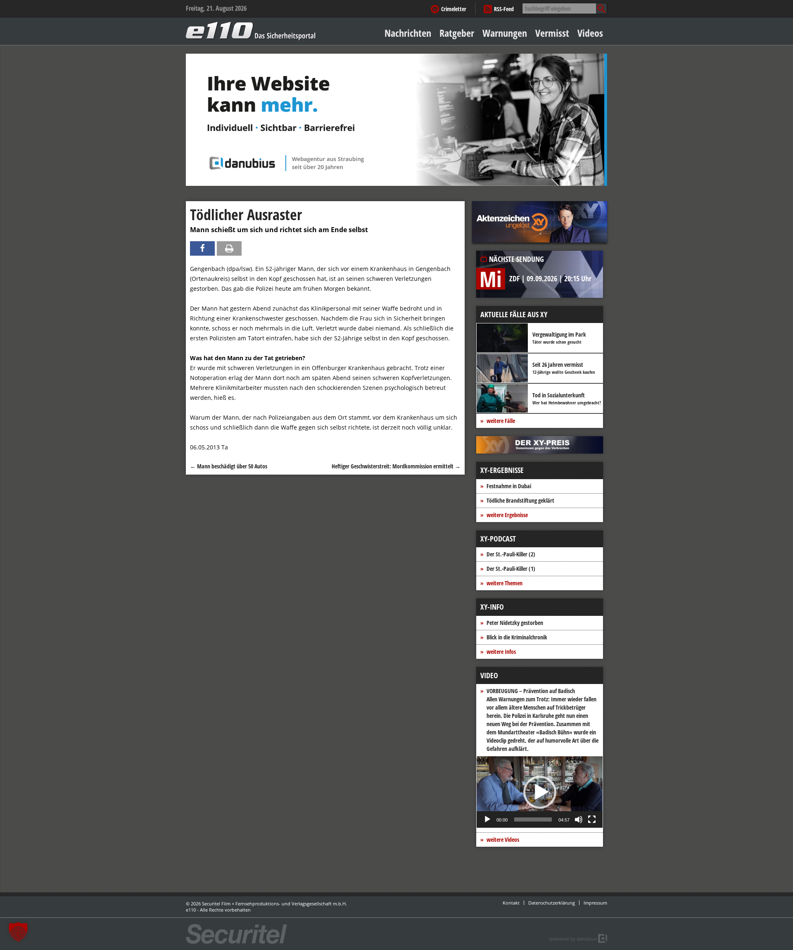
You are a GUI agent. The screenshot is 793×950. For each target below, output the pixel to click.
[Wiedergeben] (487, 819)
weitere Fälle (501, 421)
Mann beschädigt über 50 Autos (228, 466)
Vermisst (552, 33)
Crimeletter (453, 9)
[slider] (533, 819)
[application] (540, 792)
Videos (590, 33)
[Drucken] (229, 248)
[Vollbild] (592, 819)
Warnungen (504, 33)
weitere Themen (504, 583)
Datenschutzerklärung (551, 903)
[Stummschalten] (579, 819)
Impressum (595, 903)
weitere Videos (503, 839)
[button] (539, 792)
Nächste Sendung (516, 259)
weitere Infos (501, 652)
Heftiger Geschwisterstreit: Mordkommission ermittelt (396, 466)
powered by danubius (573, 939)
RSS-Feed (504, 9)
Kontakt (511, 903)
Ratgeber (456, 33)
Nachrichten (408, 33)
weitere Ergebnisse (507, 515)
